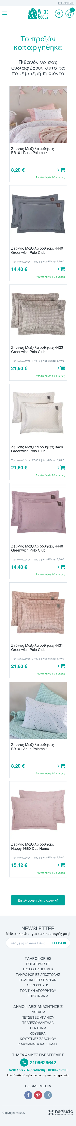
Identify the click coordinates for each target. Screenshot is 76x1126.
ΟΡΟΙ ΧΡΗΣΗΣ (38, 985)
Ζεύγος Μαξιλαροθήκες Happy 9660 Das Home (32, 846)
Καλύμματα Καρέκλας (38, 1044)
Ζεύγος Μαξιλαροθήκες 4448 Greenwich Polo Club (37, 548)
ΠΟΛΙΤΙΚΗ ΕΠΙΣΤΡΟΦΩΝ (38, 979)
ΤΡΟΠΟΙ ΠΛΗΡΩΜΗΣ (38, 969)
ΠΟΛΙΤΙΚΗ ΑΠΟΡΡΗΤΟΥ (38, 990)
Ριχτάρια (38, 1012)
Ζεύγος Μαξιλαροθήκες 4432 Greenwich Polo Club (37, 349)
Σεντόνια (38, 1028)
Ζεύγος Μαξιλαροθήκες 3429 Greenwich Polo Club (37, 449)
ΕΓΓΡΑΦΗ (59, 943)
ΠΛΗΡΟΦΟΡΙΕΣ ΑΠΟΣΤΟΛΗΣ (38, 974)
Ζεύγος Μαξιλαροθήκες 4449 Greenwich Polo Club (37, 250)
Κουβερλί (38, 1033)
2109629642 (43, 1062)
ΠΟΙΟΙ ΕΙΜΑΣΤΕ (38, 963)
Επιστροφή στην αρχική (38, 900)
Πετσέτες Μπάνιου (38, 1017)
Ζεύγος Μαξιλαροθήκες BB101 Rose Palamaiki (32, 150)
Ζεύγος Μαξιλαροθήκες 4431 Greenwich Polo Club (37, 647)
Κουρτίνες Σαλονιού (38, 1038)
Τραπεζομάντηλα (38, 1022)
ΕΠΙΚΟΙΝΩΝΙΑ (66, 3)
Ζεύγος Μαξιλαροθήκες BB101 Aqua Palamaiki (32, 746)
